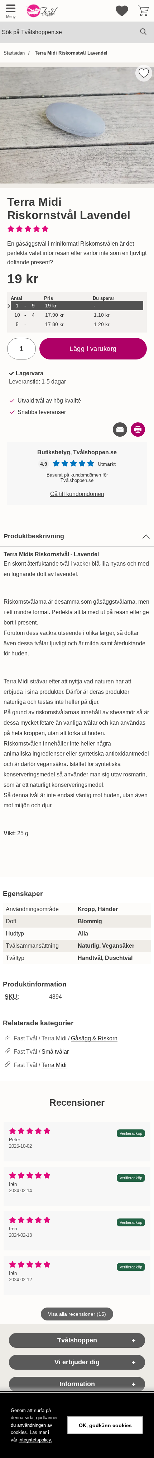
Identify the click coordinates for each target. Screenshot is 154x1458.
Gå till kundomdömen (77, 494)
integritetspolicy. (35, 1440)
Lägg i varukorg (93, 348)
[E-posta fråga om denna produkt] (120, 429)
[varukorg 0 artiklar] (143, 11)
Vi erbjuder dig (77, 1362)
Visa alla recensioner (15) (77, 1314)
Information (77, 1384)
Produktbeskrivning (34, 536)
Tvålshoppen (77, 1340)
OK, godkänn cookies (105, 1425)
